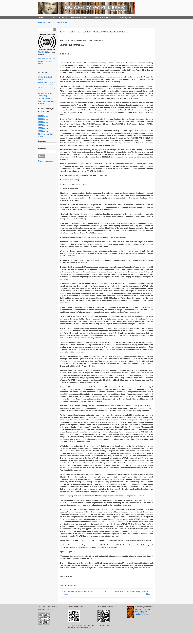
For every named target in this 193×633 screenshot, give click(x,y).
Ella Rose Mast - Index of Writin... (56, 22)
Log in (62, 585)
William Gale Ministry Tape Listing (45, 94)
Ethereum (79, 628)
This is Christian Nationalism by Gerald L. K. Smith (47, 101)
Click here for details (75, 625)
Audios (52, 17)
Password (42, 148)
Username (42, 141)
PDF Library (63, 17)
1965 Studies (43, 119)
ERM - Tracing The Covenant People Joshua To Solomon (79, 593)
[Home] (87, 8)
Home (41, 17)
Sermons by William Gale (102, 17)
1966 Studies (43, 122)
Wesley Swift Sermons (79, 17)
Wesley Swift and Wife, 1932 (46, 89)
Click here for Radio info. (47, 59)
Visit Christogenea (124, 17)
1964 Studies (43, 116)
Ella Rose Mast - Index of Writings (46, 135)
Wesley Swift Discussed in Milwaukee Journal (46, 84)
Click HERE (42, 52)
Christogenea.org (44, 609)
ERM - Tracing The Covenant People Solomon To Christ (132, 593)
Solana (88, 628)
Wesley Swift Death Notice (45, 78)
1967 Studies (43, 125)
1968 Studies (43, 128)
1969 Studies (43, 131)
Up (106, 591)
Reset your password (45, 161)
